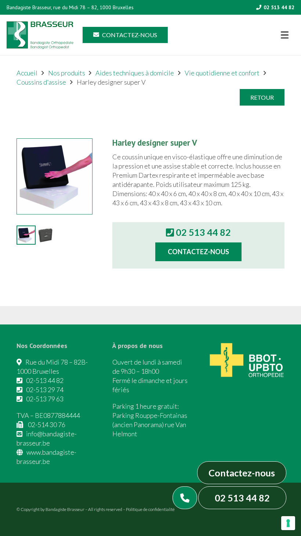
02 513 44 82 (242, 497)
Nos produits (66, 73)
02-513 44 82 (45, 380)
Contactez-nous (241, 472)
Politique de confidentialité (150, 509)
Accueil (27, 73)
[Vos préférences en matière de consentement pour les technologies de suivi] (288, 523)
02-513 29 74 (45, 390)
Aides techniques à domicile (134, 73)
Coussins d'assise (41, 82)
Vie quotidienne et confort (222, 73)
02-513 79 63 (45, 399)
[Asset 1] (40, 35)
